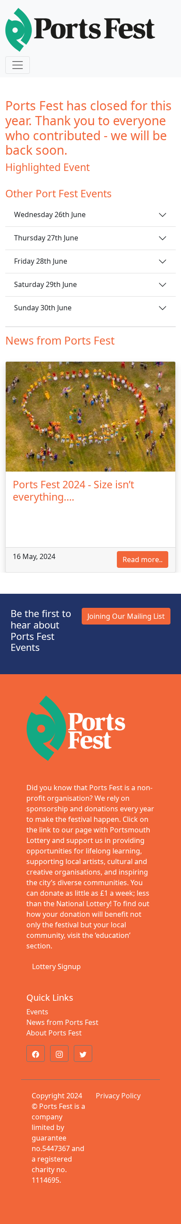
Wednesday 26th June (50, 214)
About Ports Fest (54, 1033)
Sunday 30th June (43, 307)
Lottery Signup (56, 966)
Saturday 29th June (45, 284)
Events (37, 1012)
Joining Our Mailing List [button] (126, 616)
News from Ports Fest (62, 1022)
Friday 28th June (40, 261)
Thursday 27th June (46, 238)
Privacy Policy (118, 1096)
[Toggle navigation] (17, 65)
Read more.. (143, 559)
